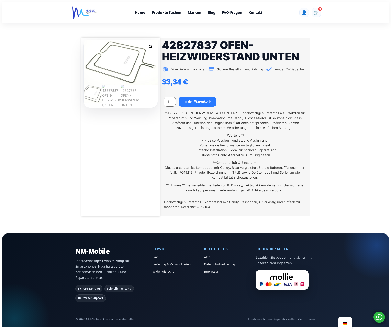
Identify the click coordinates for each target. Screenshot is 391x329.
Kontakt (255, 12)
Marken (194, 12)
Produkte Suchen (166, 12)
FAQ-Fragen (232, 12)
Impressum (212, 271)
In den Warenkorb (197, 101)
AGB (207, 257)
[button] (150, 46)
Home (140, 12)
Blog (211, 12)
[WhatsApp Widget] (379, 317)
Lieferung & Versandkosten (172, 264)
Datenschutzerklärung (219, 264)
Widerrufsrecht (163, 271)
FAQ (156, 257)
